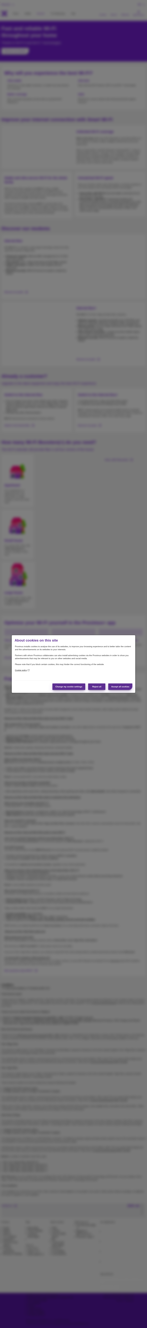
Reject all (96, 686)
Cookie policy (21, 670)
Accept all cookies (120, 686)
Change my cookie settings (68, 686)
